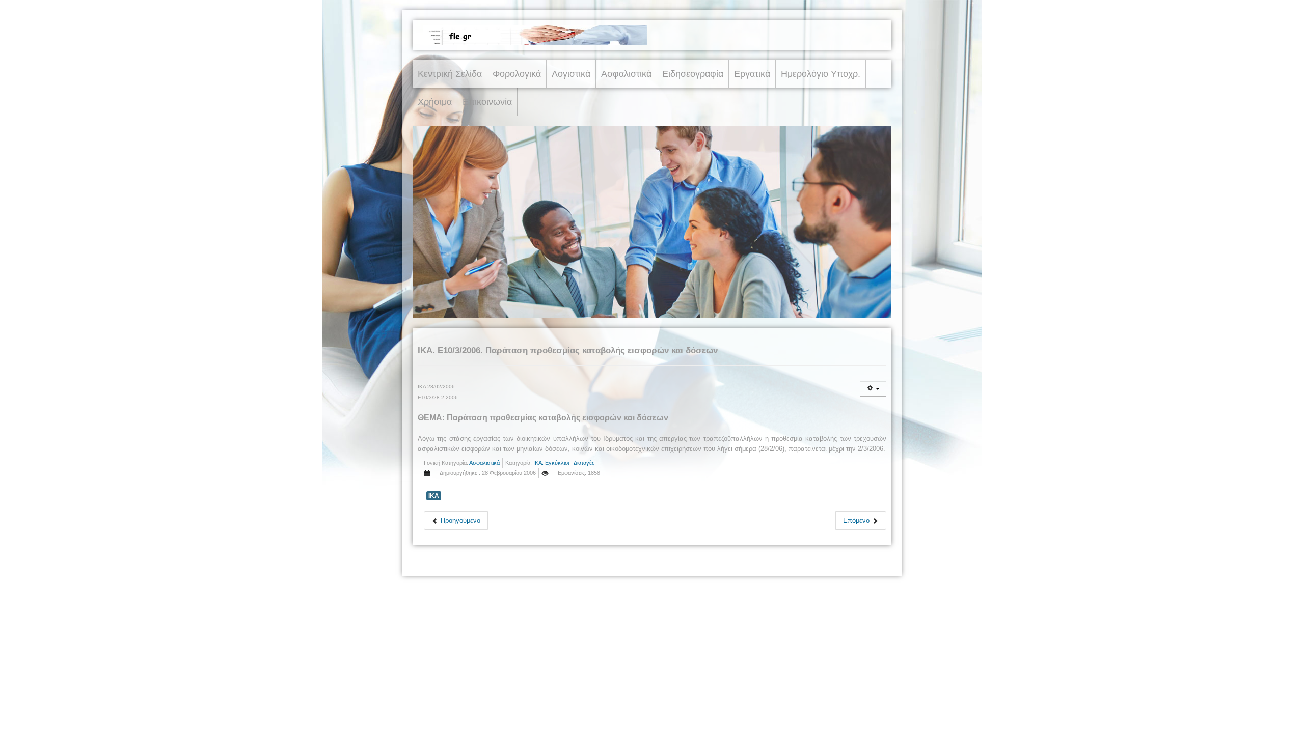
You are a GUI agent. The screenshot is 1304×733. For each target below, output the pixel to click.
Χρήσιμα (435, 102)
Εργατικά (752, 74)
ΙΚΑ (433, 495)
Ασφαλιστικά (626, 74)
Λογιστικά (571, 74)
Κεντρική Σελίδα (450, 74)
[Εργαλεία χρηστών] (873, 389)
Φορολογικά (517, 74)
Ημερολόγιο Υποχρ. (820, 74)
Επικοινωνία (487, 102)
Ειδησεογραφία (692, 74)
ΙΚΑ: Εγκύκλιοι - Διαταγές (563, 463)
